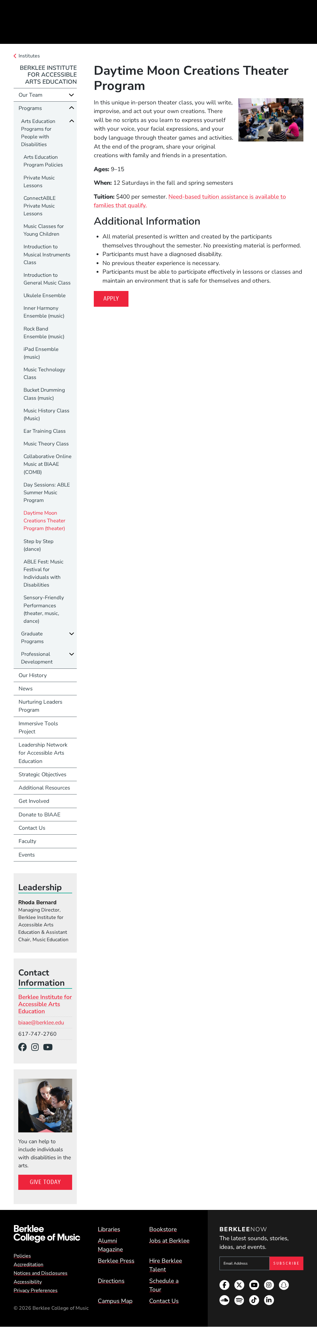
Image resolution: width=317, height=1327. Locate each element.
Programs (30, 108)
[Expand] (71, 95)
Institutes (29, 56)
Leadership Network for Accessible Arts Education (43, 753)
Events (27, 854)
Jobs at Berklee (169, 1241)
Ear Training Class (45, 431)
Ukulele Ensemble (45, 295)
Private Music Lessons (39, 181)
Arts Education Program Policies (43, 161)
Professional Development (37, 658)
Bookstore (163, 1229)
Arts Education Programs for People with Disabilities (38, 133)
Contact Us (32, 828)
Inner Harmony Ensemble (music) (44, 312)
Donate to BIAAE (39, 814)
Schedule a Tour (164, 1285)
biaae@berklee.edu (41, 1022)
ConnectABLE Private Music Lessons (40, 206)
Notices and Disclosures (40, 1273)
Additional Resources (44, 787)
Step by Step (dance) (39, 545)
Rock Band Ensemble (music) (44, 332)
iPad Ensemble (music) (41, 353)
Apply (111, 298)
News (26, 688)
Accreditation (28, 1264)
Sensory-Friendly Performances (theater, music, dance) (44, 609)
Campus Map (115, 1301)
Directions (111, 1281)
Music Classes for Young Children (44, 230)
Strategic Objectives (42, 774)
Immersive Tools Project (38, 727)
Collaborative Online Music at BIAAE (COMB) (48, 464)
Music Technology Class (44, 373)
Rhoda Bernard (37, 902)
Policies (22, 1256)
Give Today (45, 1182)
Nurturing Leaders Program (40, 706)
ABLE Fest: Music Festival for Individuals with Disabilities (43, 573)
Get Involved (34, 801)
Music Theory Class (46, 443)
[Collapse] (71, 108)
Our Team (30, 95)
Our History (33, 675)
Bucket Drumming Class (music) (44, 393)
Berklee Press (116, 1261)
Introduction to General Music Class (47, 279)
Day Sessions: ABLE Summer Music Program (47, 492)
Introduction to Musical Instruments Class (47, 254)
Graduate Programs (32, 637)
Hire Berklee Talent (165, 1265)
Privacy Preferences (36, 1290)
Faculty (27, 841)
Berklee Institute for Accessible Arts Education (48, 75)
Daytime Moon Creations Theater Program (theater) (44, 520)
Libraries (109, 1229)
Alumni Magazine (110, 1245)
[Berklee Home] (47, 1234)
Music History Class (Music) (46, 414)
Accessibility (28, 1282)
